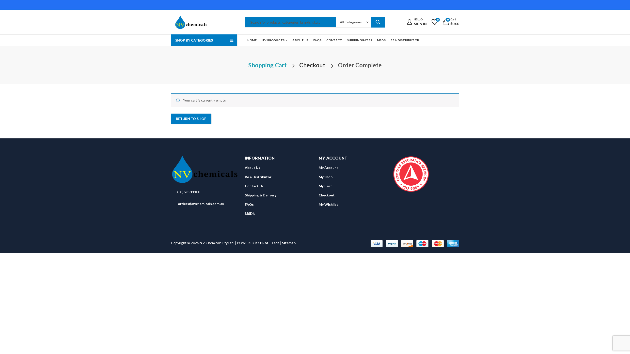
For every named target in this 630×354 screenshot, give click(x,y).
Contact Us (254, 186)
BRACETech (269, 243)
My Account (328, 167)
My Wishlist (328, 204)
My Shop (325, 177)
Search (378, 22)
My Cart (325, 186)
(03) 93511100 (188, 192)
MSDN (250, 213)
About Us (252, 167)
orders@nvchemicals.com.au (201, 204)
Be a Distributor (258, 177)
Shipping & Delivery (260, 195)
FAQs (249, 204)
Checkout (327, 195)
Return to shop (191, 119)
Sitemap (289, 243)
